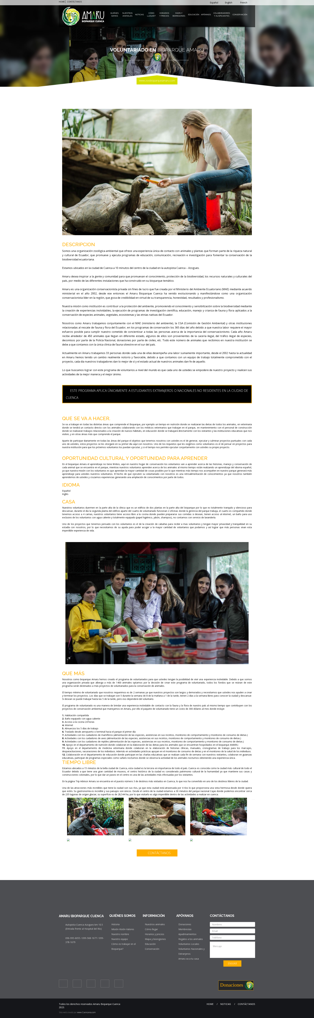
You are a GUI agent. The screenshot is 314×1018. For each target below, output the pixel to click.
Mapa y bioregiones (155, 939)
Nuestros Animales (127, 14)
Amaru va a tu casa (188, 958)
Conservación (240, 14)
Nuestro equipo (119, 939)
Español (214, 2)
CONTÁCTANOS (74, 1)
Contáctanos (159, 853)
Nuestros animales (155, 924)
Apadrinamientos (187, 934)
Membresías (185, 929)
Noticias (139, 14)
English (229, 2)
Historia (115, 924)
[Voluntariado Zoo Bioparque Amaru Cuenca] (95, 799)
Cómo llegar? (151, 14)
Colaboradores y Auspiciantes (221, 14)
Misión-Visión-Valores (122, 929)
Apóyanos (206, 14)
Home (210, 1004)
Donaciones (184, 924)
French (244, 2)
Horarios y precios (154, 934)
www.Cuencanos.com (86, 1012)
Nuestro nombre (120, 934)
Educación (193, 14)
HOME (62, 1)
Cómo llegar (151, 929)
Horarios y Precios (164, 14)
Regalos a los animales (190, 939)
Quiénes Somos (114, 14)
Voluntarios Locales (188, 943)
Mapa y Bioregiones (179, 14)
